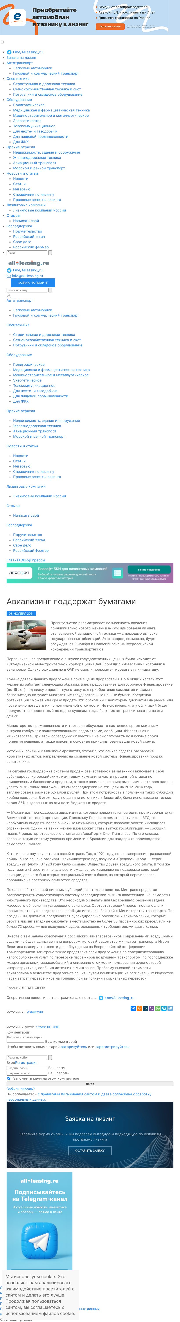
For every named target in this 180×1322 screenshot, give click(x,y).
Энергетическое (27, 120)
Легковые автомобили (32, 68)
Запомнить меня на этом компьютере (45, 1078)
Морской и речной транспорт (39, 168)
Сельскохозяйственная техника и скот (47, 89)
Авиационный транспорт (34, 163)
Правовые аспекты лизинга (37, 199)
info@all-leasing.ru (27, 276)
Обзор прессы (32, 560)
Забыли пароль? (21, 1089)
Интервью (22, 189)
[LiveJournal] (145, 1008)
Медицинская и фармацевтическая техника (51, 110)
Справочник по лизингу (33, 194)
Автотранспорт (20, 63)
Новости (20, 178)
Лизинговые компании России (39, 210)
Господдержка (19, 226)
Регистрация (26, 1062)
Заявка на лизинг (21, 57)
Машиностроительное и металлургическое (51, 115)
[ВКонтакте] (133, 1008)
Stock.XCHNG (47, 1027)
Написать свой (26, 221)
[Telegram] (170, 1008)
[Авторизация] (9, 295)
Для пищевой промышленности (40, 136)
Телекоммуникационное (34, 126)
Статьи (19, 184)
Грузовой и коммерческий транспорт (46, 73)
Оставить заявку (90, 1150)
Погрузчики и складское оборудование (47, 94)
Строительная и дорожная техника (44, 84)
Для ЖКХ (21, 142)
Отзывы (13, 215)
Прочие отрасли (21, 147)
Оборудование (19, 99)
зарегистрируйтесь (112, 1046)
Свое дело (22, 242)
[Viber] (151, 1008)
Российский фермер (31, 247)
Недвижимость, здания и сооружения (46, 152)
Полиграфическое (29, 105)
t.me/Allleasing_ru (27, 52)
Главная (13, 560)
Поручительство (27, 231)
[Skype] (164, 1008)
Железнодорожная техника (37, 157)
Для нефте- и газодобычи (35, 131)
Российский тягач (29, 236)
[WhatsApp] (157, 1008)
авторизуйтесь (74, 1046)
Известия (35, 1012)
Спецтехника (18, 78)
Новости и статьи (22, 173)
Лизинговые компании (26, 205)
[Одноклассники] (139, 1008)
